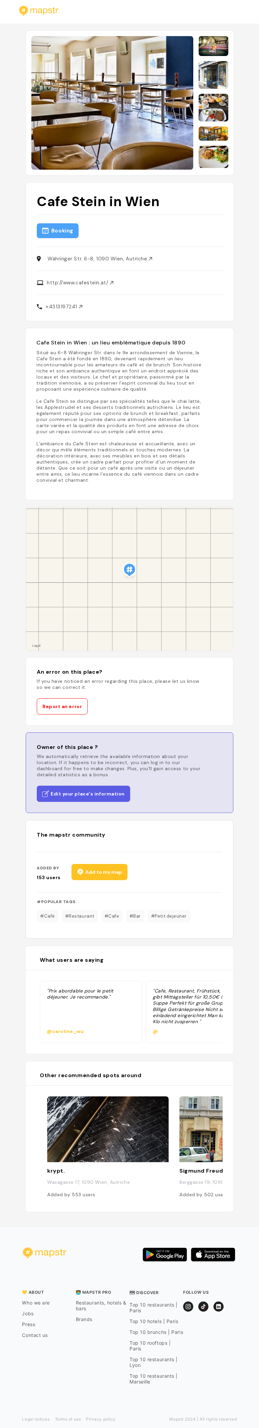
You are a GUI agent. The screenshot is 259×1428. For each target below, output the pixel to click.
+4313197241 (62, 306)
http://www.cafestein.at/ (78, 282)
